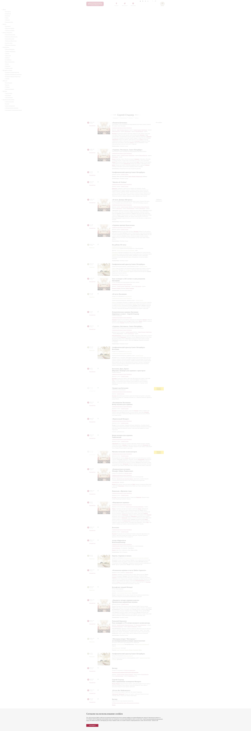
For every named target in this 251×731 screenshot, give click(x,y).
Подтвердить (92, 725)
